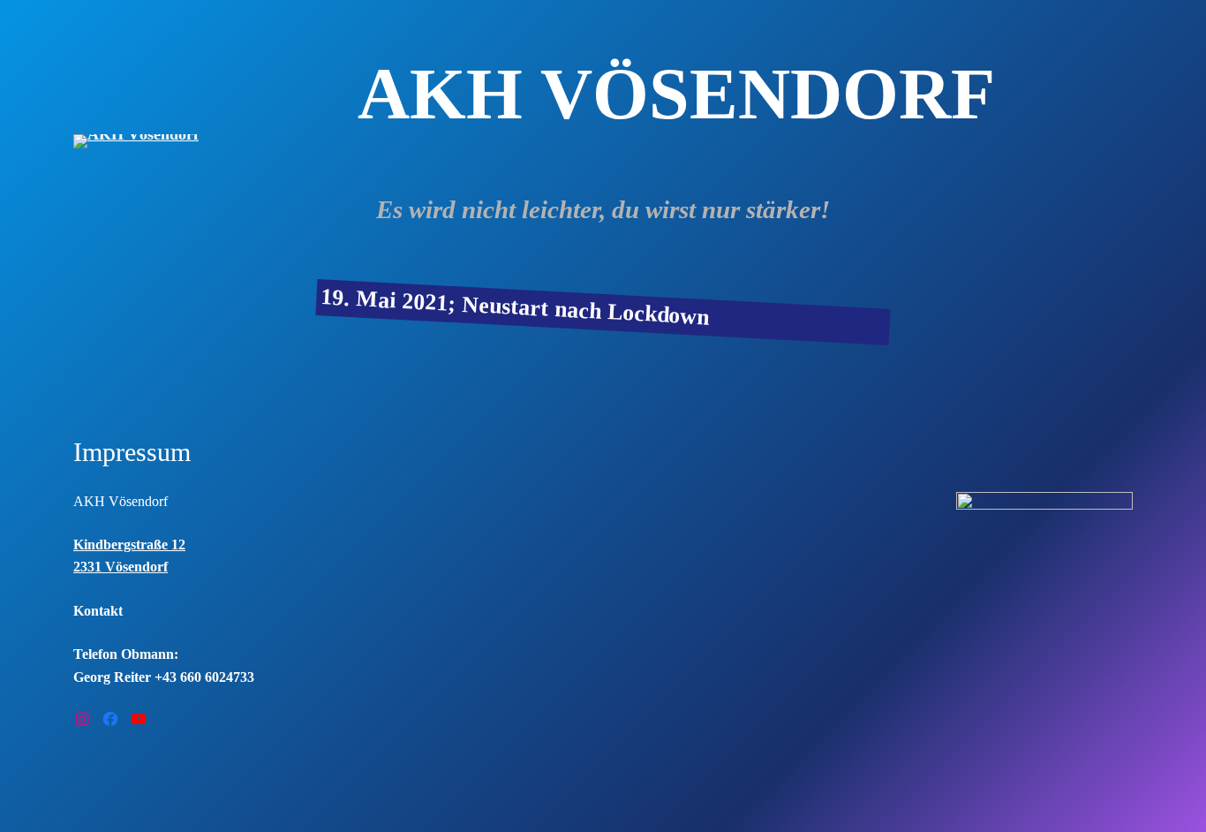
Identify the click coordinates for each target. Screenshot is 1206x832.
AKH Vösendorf (120, 501)
